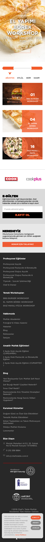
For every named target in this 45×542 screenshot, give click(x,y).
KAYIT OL (22, 215)
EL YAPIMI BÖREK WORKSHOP (18, 302)
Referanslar (8, 334)
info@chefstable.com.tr (17, 456)
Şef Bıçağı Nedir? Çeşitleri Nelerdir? (20, 385)
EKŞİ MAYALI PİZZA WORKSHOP (19, 306)
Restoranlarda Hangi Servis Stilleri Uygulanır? (19, 399)
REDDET (36, 522)
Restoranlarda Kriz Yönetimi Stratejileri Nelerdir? (21, 393)
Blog (5, 330)
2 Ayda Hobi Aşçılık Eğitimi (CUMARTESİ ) (22, 364)
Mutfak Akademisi (11, 319)
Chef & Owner (9, 285)
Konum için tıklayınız (23, 244)
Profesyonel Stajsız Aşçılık (15, 272)
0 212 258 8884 (13, 450)
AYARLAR (35, 528)
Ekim (28, 78)
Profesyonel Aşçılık (12, 264)
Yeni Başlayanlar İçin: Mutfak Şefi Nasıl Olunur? (21, 380)
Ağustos (10, 78)
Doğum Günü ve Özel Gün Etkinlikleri (20, 414)
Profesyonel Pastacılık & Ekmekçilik (20, 268)
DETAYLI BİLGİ (22, 50)
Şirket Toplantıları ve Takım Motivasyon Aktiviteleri (21, 422)
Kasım (37, 78)
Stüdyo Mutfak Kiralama (14, 427)
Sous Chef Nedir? (11, 388)
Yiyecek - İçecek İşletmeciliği (17, 281)
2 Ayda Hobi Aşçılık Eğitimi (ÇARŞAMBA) (16, 352)
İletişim (6, 338)
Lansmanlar (8, 431)
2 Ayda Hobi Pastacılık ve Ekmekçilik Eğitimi (20, 358)
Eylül (20, 78)
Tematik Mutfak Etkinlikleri (15, 417)
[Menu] (41, 3)
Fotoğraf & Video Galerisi (15, 323)
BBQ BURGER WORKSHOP (16, 298)
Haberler (7, 327)
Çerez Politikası (20, 535)
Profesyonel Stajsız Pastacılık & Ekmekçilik (18, 276)
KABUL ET (35, 517)
